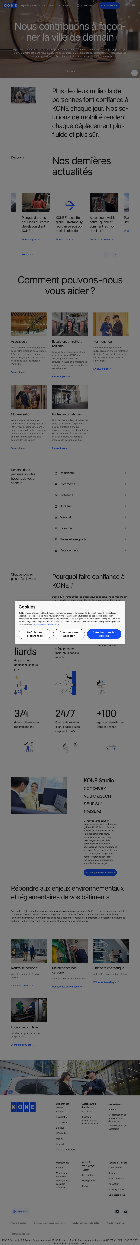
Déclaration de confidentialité (46, 624)
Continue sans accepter (69, 634)
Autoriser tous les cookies (104, 634)
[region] (70, 622)
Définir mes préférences (35, 634)
